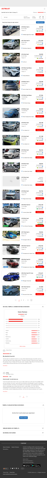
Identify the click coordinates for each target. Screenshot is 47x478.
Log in (23, 468)
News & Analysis (6, 447)
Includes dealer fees (39, 28)
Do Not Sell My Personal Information (10, 474)
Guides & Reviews (15, 447)
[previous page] (16, 300)
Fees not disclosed (40, 288)
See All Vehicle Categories (28, 462)
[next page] (31, 300)
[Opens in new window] (27, 465)
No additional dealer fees (39, 55)
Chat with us (5, 449)
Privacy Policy (12, 472)
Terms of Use (5, 472)
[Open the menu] (45, 8)
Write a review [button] (23, 417)
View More (5, 365)
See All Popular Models (28, 460)
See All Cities (26, 459)
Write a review (22, 346)
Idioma (6, 468)
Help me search (40, 22)
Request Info (39, 34)
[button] (40, 17)
